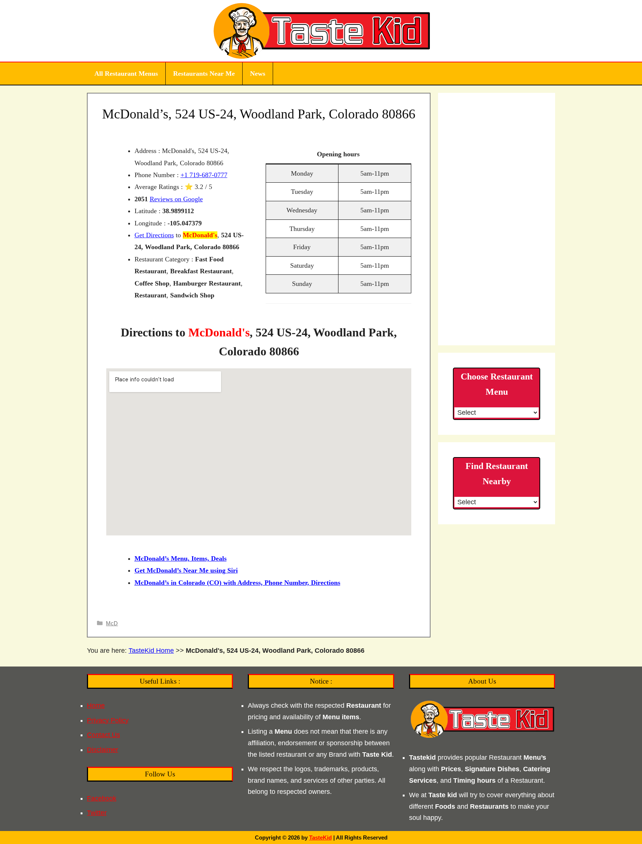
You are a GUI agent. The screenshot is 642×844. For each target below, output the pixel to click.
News (257, 73)
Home (96, 705)
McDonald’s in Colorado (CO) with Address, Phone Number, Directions (237, 582)
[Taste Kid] (321, 30)
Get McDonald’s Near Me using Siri (186, 570)
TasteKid (320, 837)
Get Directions (154, 235)
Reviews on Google (176, 199)
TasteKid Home (151, 650)
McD (112, 623)
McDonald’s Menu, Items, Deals (180, 558)
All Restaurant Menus (126, 73)
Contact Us (103, 735)
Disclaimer (102, 749)
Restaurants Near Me (204, 73)
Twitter (97, 813)
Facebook (101, 798)
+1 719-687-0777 (204, 175)
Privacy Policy (108, 720)
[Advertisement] (496, 219)
